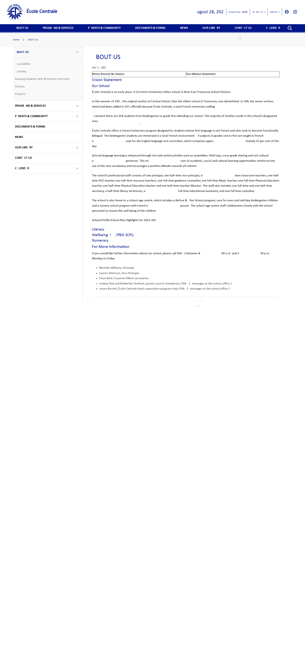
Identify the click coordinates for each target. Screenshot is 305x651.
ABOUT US (21, 28)
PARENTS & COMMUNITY (104, 28)
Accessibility (23, 64)
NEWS (184, 28)
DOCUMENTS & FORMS (150, 28)
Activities (21, 71)
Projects (20, 94)
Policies (20, 86)
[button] (290, 28)
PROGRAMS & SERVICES (58, 28)
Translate (257, 12)
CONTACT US (243, 28)
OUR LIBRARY (211, 28)
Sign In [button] (273, 12)
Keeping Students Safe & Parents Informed (42, 79)
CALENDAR (273, 28)
